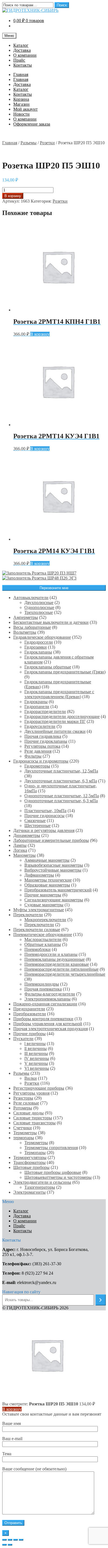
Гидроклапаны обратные (47, 667)
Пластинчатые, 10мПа (45, 810)
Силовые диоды (28, 1113)
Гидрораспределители (45, 711)
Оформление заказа (31, 124)
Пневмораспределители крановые (56, 964)
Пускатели (23, 1038)
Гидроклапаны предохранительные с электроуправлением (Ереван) (59, 694)
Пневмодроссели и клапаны (51, 954)
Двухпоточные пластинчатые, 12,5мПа (61, 771)
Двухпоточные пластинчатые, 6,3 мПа (60, 781)
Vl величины (36, 1068)
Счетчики (22, 1127)
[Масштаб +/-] (21, 1540)
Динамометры (26, 835)
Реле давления (38, 751)
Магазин (21, 104)
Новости (21, 114)
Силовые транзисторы (34, 1122)
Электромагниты (29, 1192)
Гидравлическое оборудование (42, 637)
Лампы (20, 845)
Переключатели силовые (36, 929)
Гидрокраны (36, 701)
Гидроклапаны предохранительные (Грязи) (65, 672)
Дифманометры (39, 875)
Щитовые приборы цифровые (52, 1172)
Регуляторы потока (42, 746)
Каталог (21, 45)
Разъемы (28, 142)
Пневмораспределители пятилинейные (61, 969)
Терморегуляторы (30, 1157)
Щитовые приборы (31, 1167)
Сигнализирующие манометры (53, 899)
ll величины (35, 1048)
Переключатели (28, 914)
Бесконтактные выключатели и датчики (51, 622)
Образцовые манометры (47, 885)
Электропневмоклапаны (47, 999)
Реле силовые (26, 1103)
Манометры (24, 855)
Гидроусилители (39, 726)
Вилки (30, 1078)
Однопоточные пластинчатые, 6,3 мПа (61, 800)
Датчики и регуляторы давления (43, 830)
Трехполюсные (38, 612)
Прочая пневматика (43, 989)
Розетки (47, 142)
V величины (36, 1063)
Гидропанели (36, 706)
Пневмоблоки (37, 949)
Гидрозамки (35, 647)
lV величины (36, 1058)
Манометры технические (48, 880)
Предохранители (29, 1008)
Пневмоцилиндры (41, 984)
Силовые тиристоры (32, 1118)
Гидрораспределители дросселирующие (62, 716)
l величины (35, 1043)
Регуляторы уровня (31, 1093)
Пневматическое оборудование (42, 934)
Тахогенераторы (39, 1187)
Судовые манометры (43, 904)
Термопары (35, 1152)
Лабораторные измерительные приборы (51, 840)
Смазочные (35, 820)
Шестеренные (37, 825)
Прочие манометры (42, 895)
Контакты (22, 65)
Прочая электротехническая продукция (50, 1028)
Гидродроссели (38, 642)
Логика (20, 850)
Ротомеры (22, 1108)
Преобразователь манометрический (58, 890)
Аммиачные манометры (47, 860)
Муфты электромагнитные (38, 909)
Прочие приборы (29, 1033)
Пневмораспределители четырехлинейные (64, 974)
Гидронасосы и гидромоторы (40, 761)
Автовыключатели (30, 597)
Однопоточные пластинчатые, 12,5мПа (61, 795)
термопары (23, 1137)
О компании (25, 55)
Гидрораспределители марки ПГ (55, 721)
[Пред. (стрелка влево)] (4, 1545)
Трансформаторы (29, 1162)
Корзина (21, 99)
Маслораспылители (42, 939)
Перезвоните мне (54, 588)
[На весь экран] (15, 1540)
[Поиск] (101, 1299)
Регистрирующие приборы (38, 1088)
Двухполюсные (38, 602)
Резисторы (23, 1098)
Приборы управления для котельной (47, 1023)
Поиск (62, 5)
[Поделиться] (10, 1540)
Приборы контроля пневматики (43, 1018)
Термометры (25, 1132)
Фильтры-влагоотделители (49, 994)
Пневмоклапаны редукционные (54, 959)
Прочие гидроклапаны (45, 741)
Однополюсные (39, 607)
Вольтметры (24, 632)
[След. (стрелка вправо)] (10, 1545)
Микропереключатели (45, 919)
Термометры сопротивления (51, 1147)
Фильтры (33, 756)
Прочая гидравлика (42, 736)
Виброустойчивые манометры (52, 870)
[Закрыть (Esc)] (4, 1540)
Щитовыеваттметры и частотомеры (58, 1177)
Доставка (22, 50)
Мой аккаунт (25, 109)
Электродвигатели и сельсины (42, 1182)
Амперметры (25, 617)
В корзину (12, 196)
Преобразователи (29, 1013)
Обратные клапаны (42, 944)
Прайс (19, 60)
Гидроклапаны (38, 652)
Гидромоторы (37, 766)
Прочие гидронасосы (44, 815)
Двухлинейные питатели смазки (55, 731)
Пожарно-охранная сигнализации (45, 1004)
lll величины (36, 1053)
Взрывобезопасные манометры (53, 865)
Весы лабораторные (32, 627)
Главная (20, 74)
